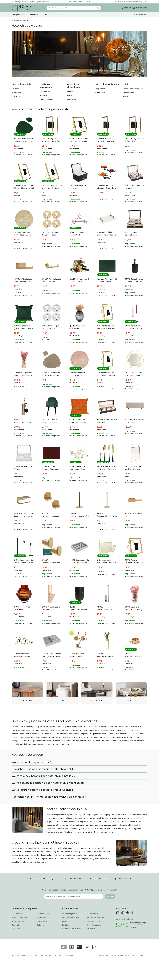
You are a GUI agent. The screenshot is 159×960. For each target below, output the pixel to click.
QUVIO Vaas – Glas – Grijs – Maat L (79, 324)
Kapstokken (42, 921)
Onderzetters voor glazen (133, 88)
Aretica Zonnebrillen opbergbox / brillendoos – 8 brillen (135, 230)
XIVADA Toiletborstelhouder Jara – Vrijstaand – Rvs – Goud (24, 417)
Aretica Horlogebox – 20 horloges (79, 183)
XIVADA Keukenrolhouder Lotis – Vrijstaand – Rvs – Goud (79, 511)
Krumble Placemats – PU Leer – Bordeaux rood (52, 464)
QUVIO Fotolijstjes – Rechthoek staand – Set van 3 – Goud (24, 651)
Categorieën (17, 14)
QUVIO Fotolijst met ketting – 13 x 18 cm (135, 464)
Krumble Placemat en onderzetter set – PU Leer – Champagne (52, 370)
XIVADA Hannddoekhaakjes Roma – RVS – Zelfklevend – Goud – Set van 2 (52, 511)
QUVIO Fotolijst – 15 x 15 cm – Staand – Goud (79, 136)
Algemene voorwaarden (118, 955)
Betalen (65, 925)
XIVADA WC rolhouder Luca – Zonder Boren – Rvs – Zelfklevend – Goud (24, 277)
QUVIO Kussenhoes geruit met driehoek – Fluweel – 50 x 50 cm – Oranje (79, 417)
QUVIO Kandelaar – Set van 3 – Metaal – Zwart (24, 558)
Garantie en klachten (96, 917)
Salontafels (16, 92)
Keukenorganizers (19, 921)
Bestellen (66, 921)
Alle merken (17, 913)
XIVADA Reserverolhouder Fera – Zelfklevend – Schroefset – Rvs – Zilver (107, 605)
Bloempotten (45, 91)
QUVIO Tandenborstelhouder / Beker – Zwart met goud (79, 605)
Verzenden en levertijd (71, 929)
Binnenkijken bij (43, 913)
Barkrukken (71, 99)
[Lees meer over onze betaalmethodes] (64, 947)
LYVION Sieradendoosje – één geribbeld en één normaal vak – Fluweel (52, 651)
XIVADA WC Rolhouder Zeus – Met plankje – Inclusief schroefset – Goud (24, 511)
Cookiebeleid (143, 955)
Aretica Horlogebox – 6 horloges (107, 417)
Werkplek (16, 929)
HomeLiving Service (70, 913)
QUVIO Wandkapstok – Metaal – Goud (52, 605)
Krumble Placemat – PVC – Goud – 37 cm (24, 230)
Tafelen (40, 925)
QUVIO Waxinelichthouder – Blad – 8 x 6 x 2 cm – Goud (135, 651)
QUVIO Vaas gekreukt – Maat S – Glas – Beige (135, 605)
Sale (45, 14)
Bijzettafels (16, 96)
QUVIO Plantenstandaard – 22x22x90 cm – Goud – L (107, 651)
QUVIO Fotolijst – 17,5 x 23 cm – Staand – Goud (24, 183)
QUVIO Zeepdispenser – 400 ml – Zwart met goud (135, 277)
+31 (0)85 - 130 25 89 (73, 879)
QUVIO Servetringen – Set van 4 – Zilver (52, 324)
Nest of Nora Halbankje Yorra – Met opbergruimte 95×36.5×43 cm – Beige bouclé (135, 417)
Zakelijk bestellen (94, 925)
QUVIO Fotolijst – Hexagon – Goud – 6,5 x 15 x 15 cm (135, 558)
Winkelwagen (141, 8)
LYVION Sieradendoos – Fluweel (24, 464)
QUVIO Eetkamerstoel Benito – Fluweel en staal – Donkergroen (52, 417)
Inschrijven (110, 896)
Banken (70, 91)
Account (127, 8)
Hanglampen (100, 88)
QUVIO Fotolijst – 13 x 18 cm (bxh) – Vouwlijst (107, 136)
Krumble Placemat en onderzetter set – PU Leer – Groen (24, 136)
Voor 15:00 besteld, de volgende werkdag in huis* (131, 2)
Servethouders (129, 96)
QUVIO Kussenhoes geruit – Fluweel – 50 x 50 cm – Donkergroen (24, 324)
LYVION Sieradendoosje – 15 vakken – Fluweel (79, 558)
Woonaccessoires (19, 917)
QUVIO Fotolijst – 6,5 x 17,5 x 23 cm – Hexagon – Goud (107, 370)
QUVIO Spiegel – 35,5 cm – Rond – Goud (135, 370)
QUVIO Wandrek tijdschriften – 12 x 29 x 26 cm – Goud (107, 558)
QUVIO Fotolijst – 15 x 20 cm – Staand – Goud (52, 183)
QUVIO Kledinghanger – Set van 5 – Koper (79, 230)
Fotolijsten (44, 95)
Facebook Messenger (100, 879)
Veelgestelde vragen (71, 917)
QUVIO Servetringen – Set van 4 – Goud (52, 230)
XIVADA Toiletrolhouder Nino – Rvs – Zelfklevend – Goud (135, 511)
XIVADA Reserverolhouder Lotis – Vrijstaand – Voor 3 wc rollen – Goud (107, 511)
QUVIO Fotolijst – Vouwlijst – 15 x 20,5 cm (52, 136)
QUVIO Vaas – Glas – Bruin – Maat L (24, 605)
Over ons (91, 929)
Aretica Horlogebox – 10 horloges (135, 183)
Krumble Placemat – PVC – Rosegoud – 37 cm (79, 370)
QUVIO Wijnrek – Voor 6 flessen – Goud (79, 277)
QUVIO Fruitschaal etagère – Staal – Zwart (107, 183)
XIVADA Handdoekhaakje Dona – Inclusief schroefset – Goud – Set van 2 (52, 558)
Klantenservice (140, 14)
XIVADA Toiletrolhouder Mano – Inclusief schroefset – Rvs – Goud (52, 277)
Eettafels (15, 88)
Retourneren (92, 913)
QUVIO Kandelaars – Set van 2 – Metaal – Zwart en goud (135, 324)
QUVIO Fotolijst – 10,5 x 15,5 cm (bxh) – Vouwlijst (135, 136)
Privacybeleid (132, 955)
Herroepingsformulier (96, 921)
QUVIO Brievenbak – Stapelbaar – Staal (79, 464)
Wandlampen (100, 92)
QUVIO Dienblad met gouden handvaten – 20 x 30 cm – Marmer (107, 230)
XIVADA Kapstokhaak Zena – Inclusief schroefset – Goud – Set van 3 (79, 651)
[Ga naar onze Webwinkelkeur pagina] (42, 2)
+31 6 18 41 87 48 (124, 879)
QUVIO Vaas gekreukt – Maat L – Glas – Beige (24, 370)
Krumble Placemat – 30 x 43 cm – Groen (107, 277)
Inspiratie (34, 14)
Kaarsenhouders (46, 99)
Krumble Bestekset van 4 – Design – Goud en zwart (107, 464)
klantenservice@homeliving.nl (43, 879)
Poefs (69, 95)
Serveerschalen (129, 92)
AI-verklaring (103, 955)
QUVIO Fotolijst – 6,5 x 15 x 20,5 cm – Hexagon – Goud (107, 324)
